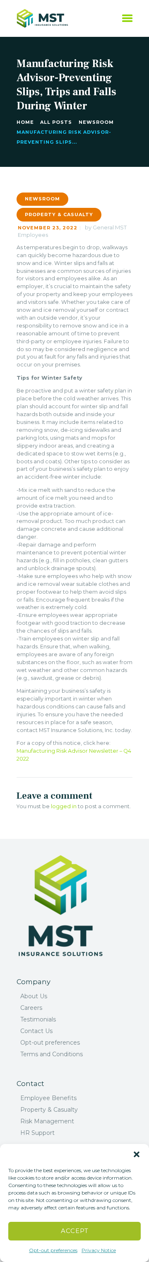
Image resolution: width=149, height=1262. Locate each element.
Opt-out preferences (53, 1250)
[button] (136, 1154)
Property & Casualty (59, 214)
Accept (75, 1231)
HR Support (37, 1133)
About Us (33, 996)
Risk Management (47, 1121)
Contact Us (36, 1031)
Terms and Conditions (51, 1054)
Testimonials (38, 1019)
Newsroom (96, 122)
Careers (31, 1008)
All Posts (56, 122)
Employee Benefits (48, 1098)
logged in (64, 806)
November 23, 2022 (47, 228)
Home (25, 122)
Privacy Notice (99, 1250)
